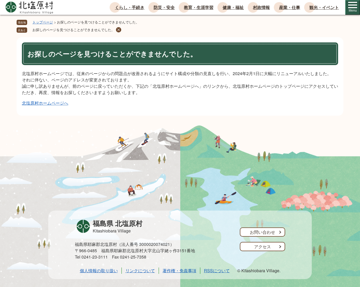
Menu (353, 10)
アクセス (262, 247)
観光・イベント (324, 7)
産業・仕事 (289, 7)
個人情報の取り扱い (99, 270)
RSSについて (217, 270)
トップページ (42, 22)
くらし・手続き (129, 7)
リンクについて (140, 270)
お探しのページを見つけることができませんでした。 (73, 29)
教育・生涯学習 (198, 7)
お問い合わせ (262, 232)
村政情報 (261, 7)
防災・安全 (164, 7)
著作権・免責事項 (179, 270)
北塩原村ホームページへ (45, 103)
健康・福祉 (233, 7)
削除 (118, 29)
